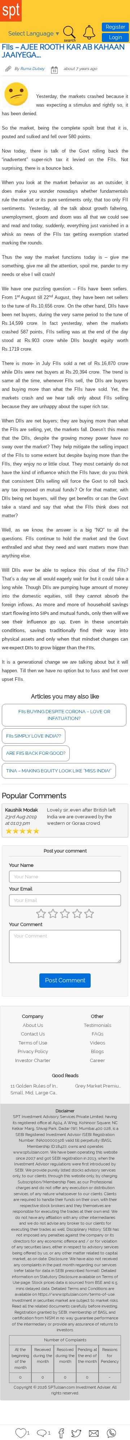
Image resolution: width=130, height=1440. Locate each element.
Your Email (20, 889)
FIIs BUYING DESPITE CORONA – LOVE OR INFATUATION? (64, 715)
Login (115, 37)
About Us (33, 1025)
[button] (89, 32)
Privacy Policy (33, 1051)
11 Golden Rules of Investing (41, 1086)
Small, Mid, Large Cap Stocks (42, 1092)
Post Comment (65, 980)
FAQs (97, 1034)
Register (115, 27)
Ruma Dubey (32, 68)
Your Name (21, 865)
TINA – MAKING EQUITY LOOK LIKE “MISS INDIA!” (59, 770)
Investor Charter (33, 1060)
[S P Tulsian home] (11, 11)
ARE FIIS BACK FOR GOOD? (35, 753)
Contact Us (33, 1034)
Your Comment (25, 924)
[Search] (69, 34)
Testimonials (97, 1025)
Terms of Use (32, 1043)
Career (97, 1060)
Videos (97, 1043)
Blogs (97, 1051)
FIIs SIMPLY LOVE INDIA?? (33, 736)
